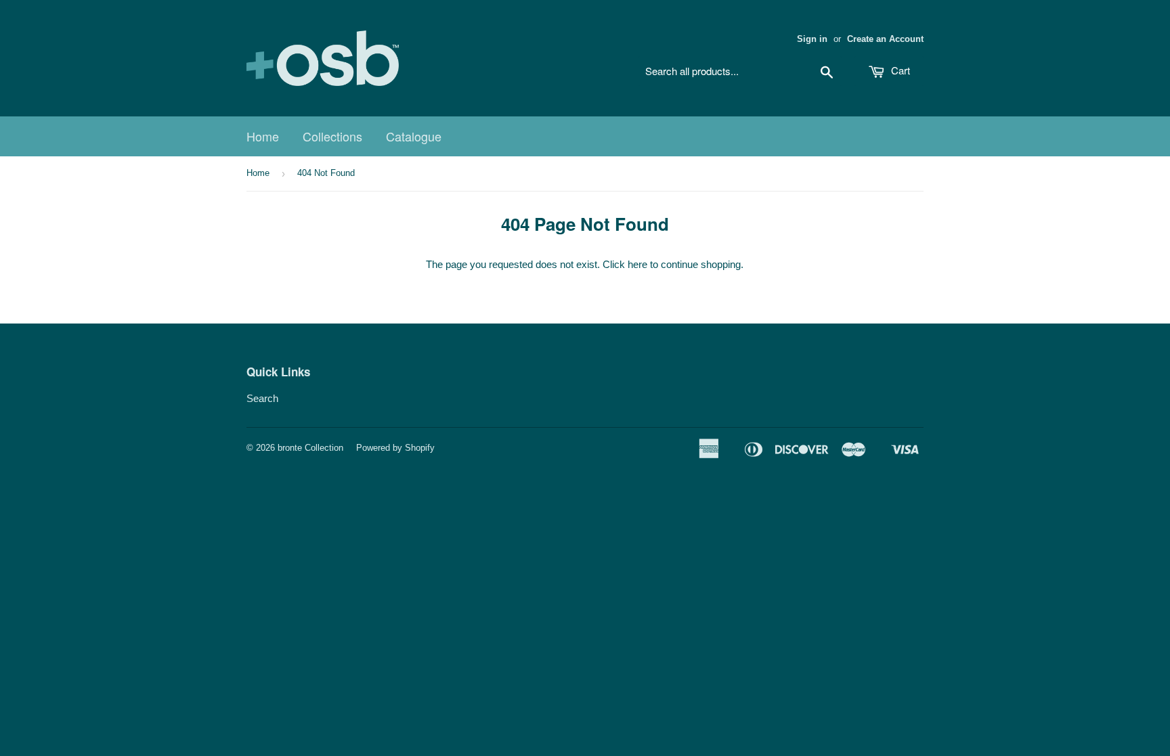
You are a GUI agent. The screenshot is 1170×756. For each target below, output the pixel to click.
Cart (899, 70)
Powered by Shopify (395, 448)
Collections (332, 136)
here (637, 264)
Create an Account (885, 39)
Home (262, 136)
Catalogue (413, 136)
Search (262, 398)
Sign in (812, 39)
